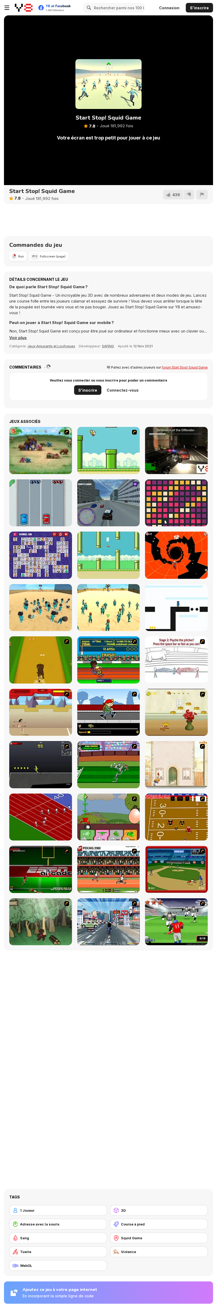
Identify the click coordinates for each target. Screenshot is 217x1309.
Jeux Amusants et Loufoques (51, 346)
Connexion (169, 8)
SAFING (108, 346)
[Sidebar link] (7, 7)
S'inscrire (199, 8)
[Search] (88, 7)
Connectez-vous (123, 390)
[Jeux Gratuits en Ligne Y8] (24, 8)
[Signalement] (202, 194)
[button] (18, 338)
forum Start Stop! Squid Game (185, 367)
